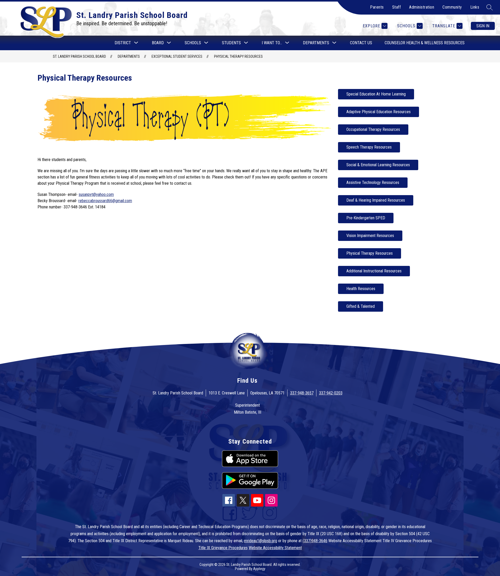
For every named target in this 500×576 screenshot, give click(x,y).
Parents (377, 7)
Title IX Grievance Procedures (223, 547)
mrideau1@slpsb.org (260, 540)
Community (452, 7)
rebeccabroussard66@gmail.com (105, 200)
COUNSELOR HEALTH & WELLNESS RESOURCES (425, 42)
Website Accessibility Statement (275, 547)
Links (474, 7)
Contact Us (361, 42)
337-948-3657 (302, 393)
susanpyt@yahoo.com (96, 194)
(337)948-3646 (315, 540)
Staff (396, 7)
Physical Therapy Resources (238, 56)
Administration (421, 7)
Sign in (482, 25)
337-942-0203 (330, 393)
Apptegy (259, 569)
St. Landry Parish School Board (79, 56)
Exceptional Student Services (177, 56)
